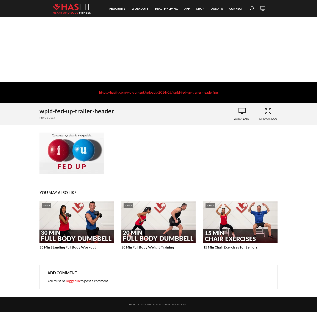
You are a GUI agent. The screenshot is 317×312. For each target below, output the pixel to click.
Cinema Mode (268, 118)
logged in (73, 281)
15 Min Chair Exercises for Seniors (230, 247)
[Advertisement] (158, 49)
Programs (117, 9)
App (187, 9)
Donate (217, 9)
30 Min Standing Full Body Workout (67, 247)
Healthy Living (166, 9)
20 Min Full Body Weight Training (147, 247)
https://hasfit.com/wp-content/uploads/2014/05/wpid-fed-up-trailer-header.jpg (158, 92)
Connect (236, 9)
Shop (200, 9)
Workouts (140, 9)
